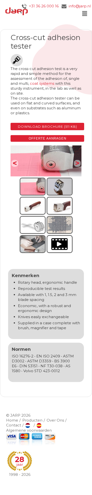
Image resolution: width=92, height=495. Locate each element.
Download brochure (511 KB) (47, 126)
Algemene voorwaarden (29, 430)
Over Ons (55, 420)
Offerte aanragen (47, 138)
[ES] (40, 425)
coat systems (42, 83)
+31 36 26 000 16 (43, 6)
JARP (15, 415)
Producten (32, 420)
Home (12, 420)
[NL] (28, 425)
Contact (13, 425)
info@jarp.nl (79, 6)
